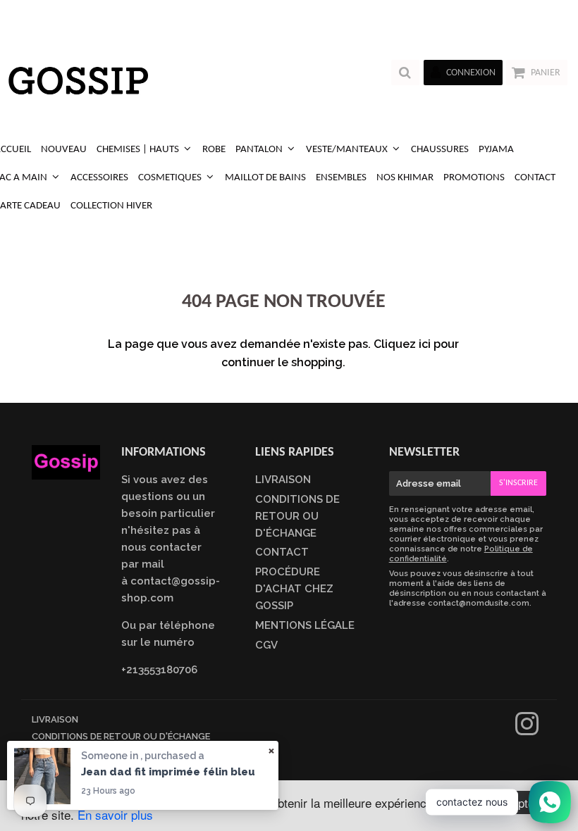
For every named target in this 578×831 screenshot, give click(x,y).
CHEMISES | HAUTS (139, 149)
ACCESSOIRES (99, 178)
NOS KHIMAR (405, 178)
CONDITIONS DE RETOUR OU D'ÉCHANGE (297, 516)
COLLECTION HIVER (111, 206)
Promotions (474, 178)
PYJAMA (496, 149)
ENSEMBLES (341, 178)
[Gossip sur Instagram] (527, 730)
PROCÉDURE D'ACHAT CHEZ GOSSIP (294, 589)
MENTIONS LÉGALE (305, 625)
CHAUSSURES (440, 149)
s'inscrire (518, 483)
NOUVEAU (64, 149)
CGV (266, 645)
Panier (545, 73)
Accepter (515, 802)
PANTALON (260, 149)
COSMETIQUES (171, 178)
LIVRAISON (283, 479)
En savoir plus (115, 814)
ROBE (214, 149)
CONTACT (535, 178)
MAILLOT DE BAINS (265, 178)
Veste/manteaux (348, 149)
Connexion (471, 73)
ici (425, 344)
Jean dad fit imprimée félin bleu (168, 772)
